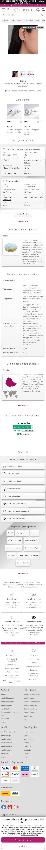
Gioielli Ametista (30, 705)
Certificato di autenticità (12, 660)
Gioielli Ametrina (30, 709)
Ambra (26, 743)
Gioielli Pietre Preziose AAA (10, 714)
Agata (26, 735)
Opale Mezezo (30, 186)
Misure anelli (34, 679)
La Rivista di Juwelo (34, 666)
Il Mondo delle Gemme (34, 675)
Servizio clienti (12, 622)
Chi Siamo (34, 656)
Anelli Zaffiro (6, 709)
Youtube (9, 807)
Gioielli (5, 21)
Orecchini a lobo (10, 173)
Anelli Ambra (6, 739)
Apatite (26, 754)
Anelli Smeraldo (7, 702)
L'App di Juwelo (12, 672)
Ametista (27, 750)
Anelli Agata (6, 735)
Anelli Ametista (7, 743)
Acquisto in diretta (12, 668)
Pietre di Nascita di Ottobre (28, 555)
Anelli (3, 694)
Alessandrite (29, 739)
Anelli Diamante (7, 698)
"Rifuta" (11, 831)
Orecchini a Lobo (23, 563)
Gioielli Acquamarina (32, 694)
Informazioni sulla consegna (12, 676)
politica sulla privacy (28, 835)
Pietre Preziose (16, 21)
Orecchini (34, 533)
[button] (3, 9)
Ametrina (27, 746)
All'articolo (22, 222)
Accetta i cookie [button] (23, 840)
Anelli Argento (7, 750)
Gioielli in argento (31, 540)
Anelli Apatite (6, 746)
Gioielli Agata (29, 698)
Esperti (34, 663)
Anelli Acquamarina (9, 732)
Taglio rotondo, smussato (9, 198)
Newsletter (34, 670)
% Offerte (11, 555)
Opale (5, 186)
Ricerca (43, 15)
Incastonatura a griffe (33, 197)
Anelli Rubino (6, 705)
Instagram (16, 807)
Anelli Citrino (6, 754)
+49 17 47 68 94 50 (12, 626)
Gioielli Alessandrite (32, 702)
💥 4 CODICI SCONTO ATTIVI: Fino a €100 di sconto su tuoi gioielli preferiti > (23, 2)
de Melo (27, 173)
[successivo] (41, 120)
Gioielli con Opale (14, 540)
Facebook (3, 807)
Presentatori (34, 659)
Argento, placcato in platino (32, 161)
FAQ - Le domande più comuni (12, 682)
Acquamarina (29, 732)
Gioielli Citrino (29, 716)
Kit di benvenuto (12, 665)
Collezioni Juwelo (32, 21)
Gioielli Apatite (29, 713)
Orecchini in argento (14, 548)
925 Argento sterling (11, 168)
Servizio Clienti (12, 656)
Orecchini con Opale (32, 548)
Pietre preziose (22, 533)
